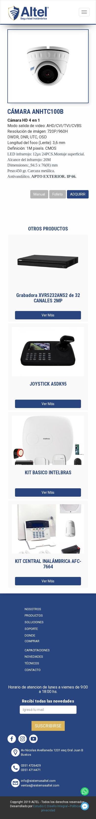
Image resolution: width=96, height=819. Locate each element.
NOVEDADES (34, 656)
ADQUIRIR (77, 194)
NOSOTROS (33, 609)
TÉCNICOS (32, 663)
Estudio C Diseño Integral (50, 806)
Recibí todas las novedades (48, 701)
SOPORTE (31, 629)
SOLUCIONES (34, 622)
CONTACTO (33, 670)
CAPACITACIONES (37, 650)
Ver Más (48, 315)
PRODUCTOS (34, 615)
